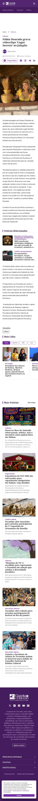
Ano (31, 343)
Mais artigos (31, 402)
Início (4, 32)
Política (28, 10)
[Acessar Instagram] (14, 705)
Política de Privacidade (25, 774)
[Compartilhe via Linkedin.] (34, 60)
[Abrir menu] (4, 3)
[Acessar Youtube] (23, 705)
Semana (15, 343)
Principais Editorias (12, 757)
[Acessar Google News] (28, 705)
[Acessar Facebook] (19, 705)
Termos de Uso (9, 774)
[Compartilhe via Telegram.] (29, 60)
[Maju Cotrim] (5, 51)
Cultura (13, 32)
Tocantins (20, 10)
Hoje (6, 343)
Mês (23, 343)
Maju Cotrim (12, 51)
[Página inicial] (19, 697)
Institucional (9, 767)
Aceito (19, 795)
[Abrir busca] (34, 3)
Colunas (7, 762)
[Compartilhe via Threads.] (25, 60)
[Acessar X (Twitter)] (10, 705)
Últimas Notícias (8, 10)
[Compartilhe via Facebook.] (21, 60)
